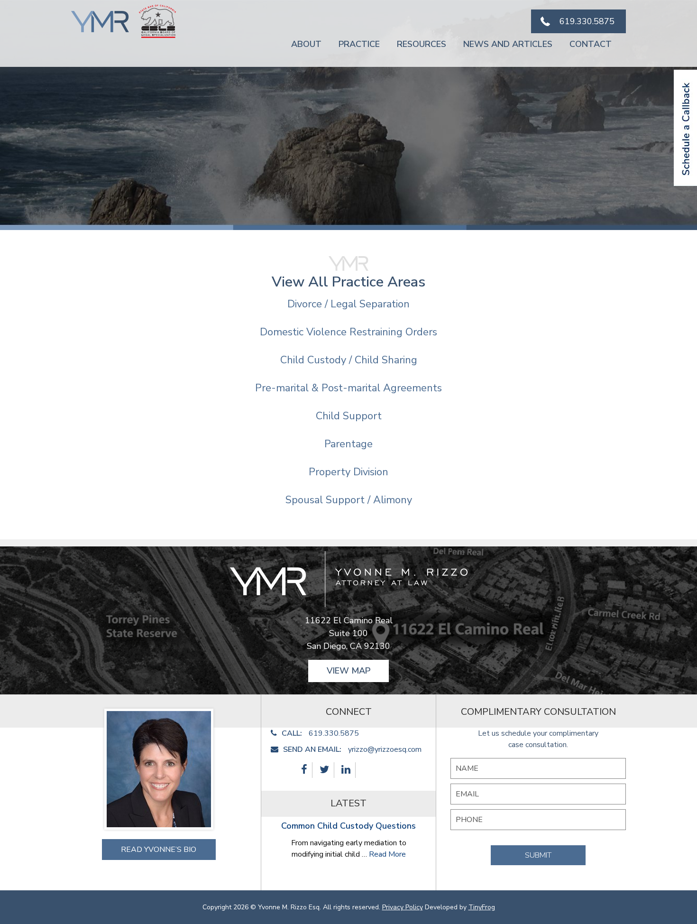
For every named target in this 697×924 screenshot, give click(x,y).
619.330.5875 (586, 21)
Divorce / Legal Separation (348, 304)
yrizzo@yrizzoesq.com (385, 749)
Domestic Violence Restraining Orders (348, 332)
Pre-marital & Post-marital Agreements (348, 388)
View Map (348, 670)
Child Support (349, 416)
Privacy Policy (402, 907)
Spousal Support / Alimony (348, 500)
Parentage (348, 444)
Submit (538, 855)
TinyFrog (481, 907)
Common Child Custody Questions (348, 826)
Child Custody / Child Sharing (348, 360)
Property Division (348, 472)
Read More (387, 854)
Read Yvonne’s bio (158, 849)
